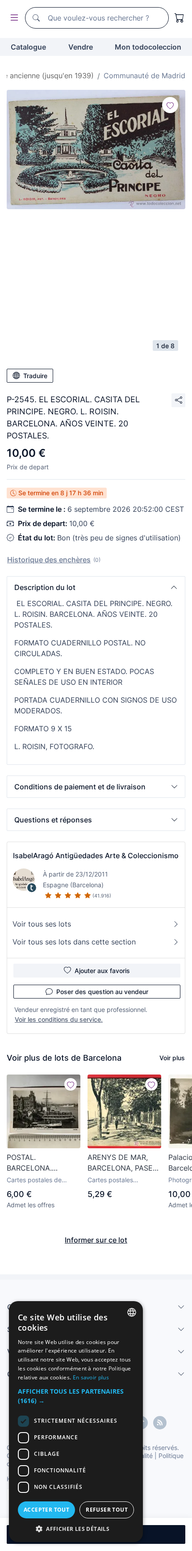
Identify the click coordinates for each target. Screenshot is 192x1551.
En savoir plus (91, 1377)
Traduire (35, 375)
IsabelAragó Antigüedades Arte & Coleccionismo (96, 855)
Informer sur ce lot (96, 1239)
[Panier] (179, 18)
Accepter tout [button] (46, 1509)
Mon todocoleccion (148, 46)
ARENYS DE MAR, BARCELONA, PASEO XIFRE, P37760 (123, 1163)
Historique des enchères (49, 559)
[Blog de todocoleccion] (160, 1422)
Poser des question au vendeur (102, 991)
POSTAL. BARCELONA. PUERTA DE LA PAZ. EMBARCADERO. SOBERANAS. (41, 1163)
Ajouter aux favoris (102, 970)
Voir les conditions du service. (59, 1019)
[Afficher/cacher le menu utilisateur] (12, 18)
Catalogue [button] (28, 46)
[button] (96, 587)
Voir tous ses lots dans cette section (74, 941)
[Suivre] (170, 105)
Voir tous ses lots (42, 923)
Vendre (80, 46)
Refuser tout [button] (107, 1509)
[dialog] (76, 1421)
